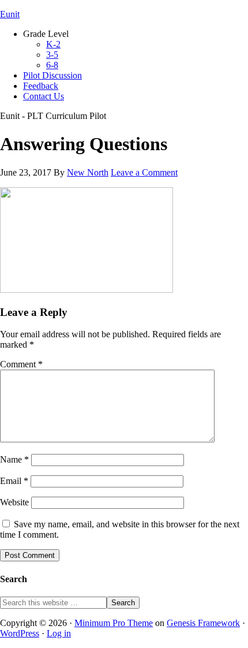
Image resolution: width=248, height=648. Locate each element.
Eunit (10, 14)
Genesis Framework (203, 623)
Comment (21, 364)
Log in (59, 633)
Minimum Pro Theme (113, 623)
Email (14, 481)
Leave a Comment (144, 172)
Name (14, 459)
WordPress (19, 633)
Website (14, 502)
